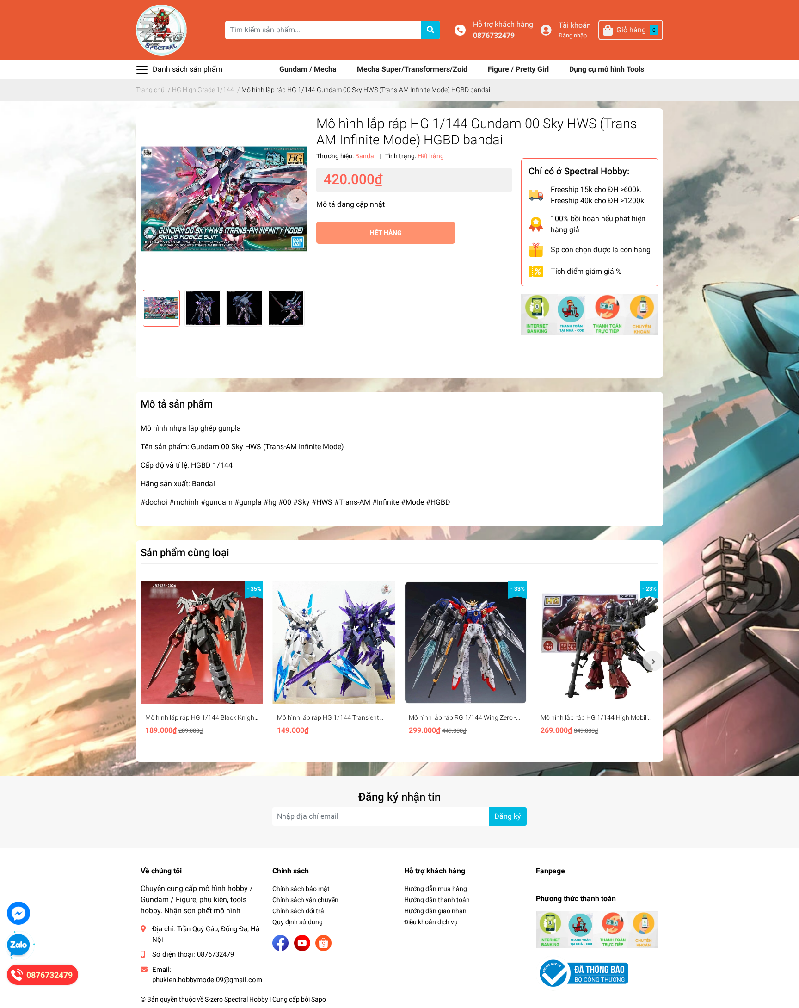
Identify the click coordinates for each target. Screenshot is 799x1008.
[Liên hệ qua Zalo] (18, 945)
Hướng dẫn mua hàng (435, 888)
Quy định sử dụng (297, 922)
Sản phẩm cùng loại (185, 552)
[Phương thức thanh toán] (589, 313)
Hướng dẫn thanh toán (437, 899)
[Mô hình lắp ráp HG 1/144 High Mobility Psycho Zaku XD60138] (597, 642)
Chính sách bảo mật (301, 888)
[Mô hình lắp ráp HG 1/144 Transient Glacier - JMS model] (333, 642)
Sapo (318, 999)
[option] (224, 199)
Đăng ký (507, 816)
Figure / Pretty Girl (519, 69)
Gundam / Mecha (308, 69)
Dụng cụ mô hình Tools (606, 69)
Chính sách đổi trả (298, 911)
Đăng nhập (573, 35)
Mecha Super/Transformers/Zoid (413, 69)
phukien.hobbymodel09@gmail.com (207, 980)
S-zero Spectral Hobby (236, 999)
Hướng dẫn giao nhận (435, 911)
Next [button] (297, 199)
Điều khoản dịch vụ (431, 922)
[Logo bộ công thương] (582, 972)
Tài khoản (575, 25)
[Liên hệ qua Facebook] (18, 913)
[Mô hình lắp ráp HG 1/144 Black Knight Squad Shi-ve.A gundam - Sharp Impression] (202, 642)
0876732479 (494, 35)
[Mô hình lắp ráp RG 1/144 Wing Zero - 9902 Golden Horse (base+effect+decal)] (465, 642)
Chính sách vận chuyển (305, 899)
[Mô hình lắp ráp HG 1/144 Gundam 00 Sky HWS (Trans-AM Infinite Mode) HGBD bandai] (224, 199)
